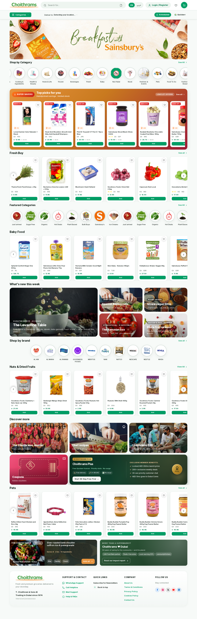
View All (181, 366)
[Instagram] (163, 590)
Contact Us (129, 600)
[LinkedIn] (179, 590)
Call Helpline (72, 587)
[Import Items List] (121, 5)
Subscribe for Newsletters (105, 583)
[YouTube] (173, 590)
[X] (168, 590)
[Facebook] (157, 590)
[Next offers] (183, 120)
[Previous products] (13, 175)
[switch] (135, 5)
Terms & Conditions (133, 587)
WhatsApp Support (75, 583)
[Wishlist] (176, 5)
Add (26, 143)
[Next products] (183, 175)
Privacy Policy (131, 591)
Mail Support (72, 592)
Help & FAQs (71, 596)
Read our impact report (114, 560)
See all (179, 94)
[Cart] (184, 5)
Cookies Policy (131, 595)
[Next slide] (183, 39)
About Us (128, 583)
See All (181, 62)
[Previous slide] (13, 39)
